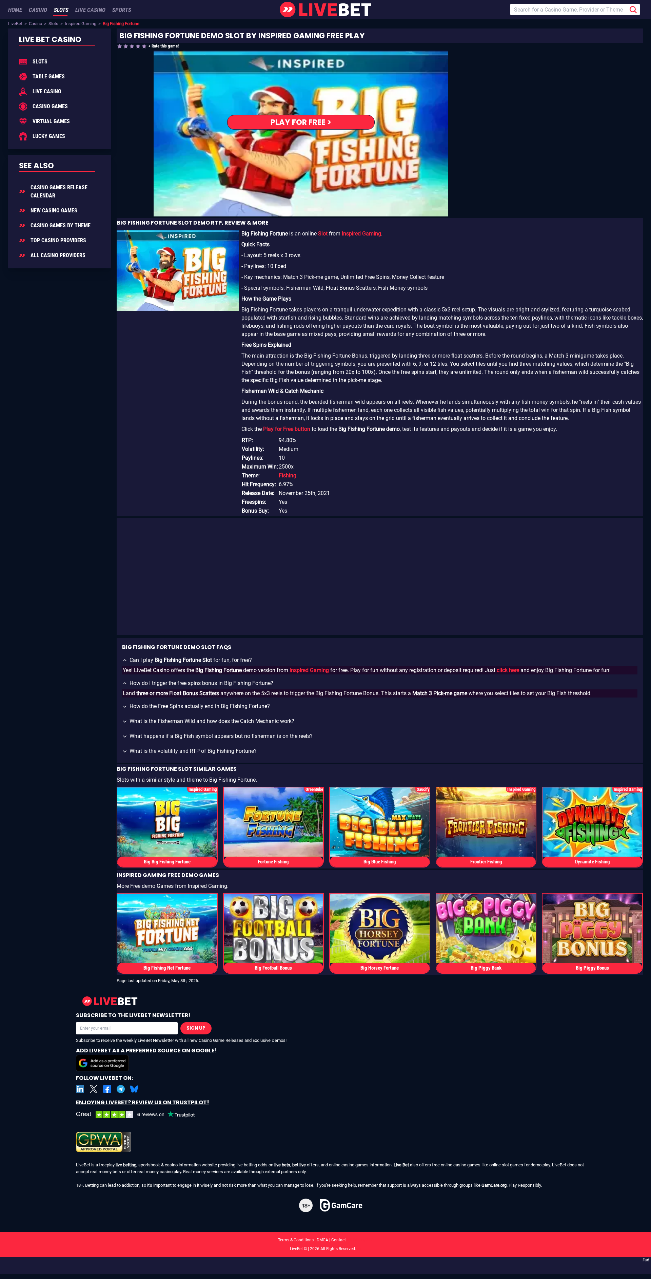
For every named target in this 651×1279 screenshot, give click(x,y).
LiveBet (15, 23)
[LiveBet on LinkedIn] (80, 1089)
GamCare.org (494, 1185)
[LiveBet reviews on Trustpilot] (140, 1114)
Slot (323, 233)
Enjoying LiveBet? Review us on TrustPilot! (142, 1102)
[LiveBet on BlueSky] (134, 1089)
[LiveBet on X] (94, 1089)
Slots (53, 23)
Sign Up (195, 1028)
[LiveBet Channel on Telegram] (121, 1089)
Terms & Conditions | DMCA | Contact (325, 1240)
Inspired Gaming (80, 23)
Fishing (287, 475)
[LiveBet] (325, 9)
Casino (35, 23)
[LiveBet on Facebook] (107, 1089)
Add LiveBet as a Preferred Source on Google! (146, 1050)
